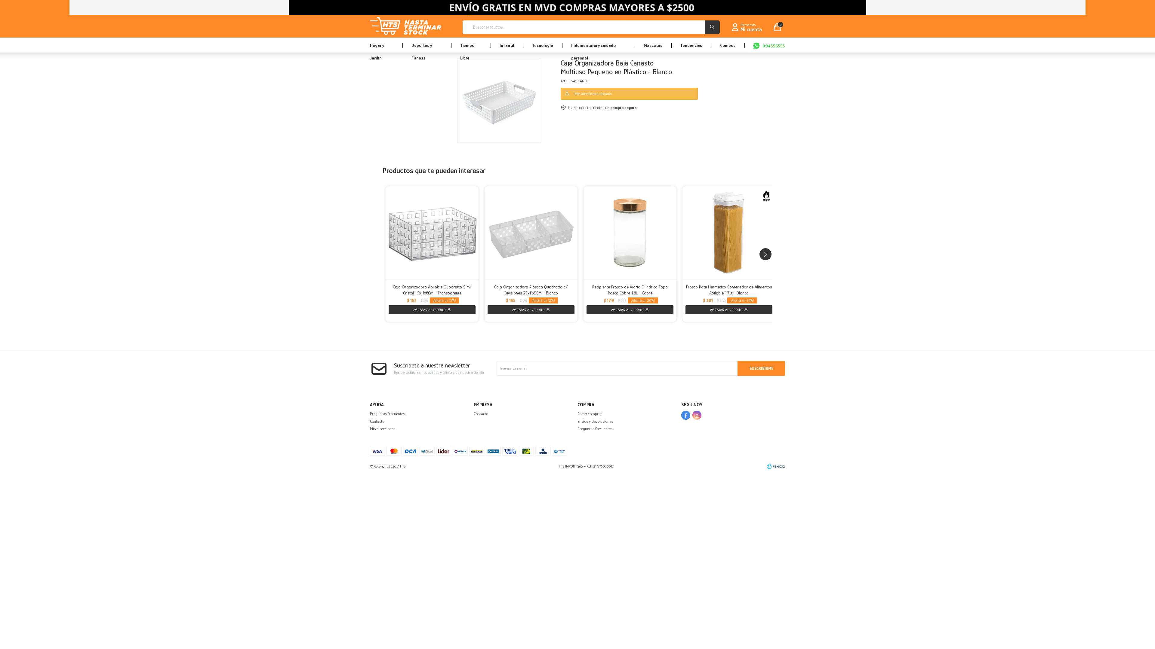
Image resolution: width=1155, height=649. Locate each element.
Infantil (507, 45)
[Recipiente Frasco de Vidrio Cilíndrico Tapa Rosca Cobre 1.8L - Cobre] (630, 232)
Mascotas (653, 45)
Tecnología (542, 45)
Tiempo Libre (467, 48)
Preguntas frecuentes (387, 413)
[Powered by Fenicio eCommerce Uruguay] (776, 466)
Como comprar (590, 413)
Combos (727, 45)
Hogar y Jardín (377, 48)
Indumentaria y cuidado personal (593, 48)
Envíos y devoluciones (595, 421)
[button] (712, 27)
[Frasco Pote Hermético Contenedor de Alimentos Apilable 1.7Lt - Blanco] (728, 232)
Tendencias (691, 45)
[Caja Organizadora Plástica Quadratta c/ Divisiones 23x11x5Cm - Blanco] (531, 232)
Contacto (377, 421)
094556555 (773, 45)
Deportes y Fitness (421, 48)
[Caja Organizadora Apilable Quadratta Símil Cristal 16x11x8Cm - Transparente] (432, 232)
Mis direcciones (382, 428)
